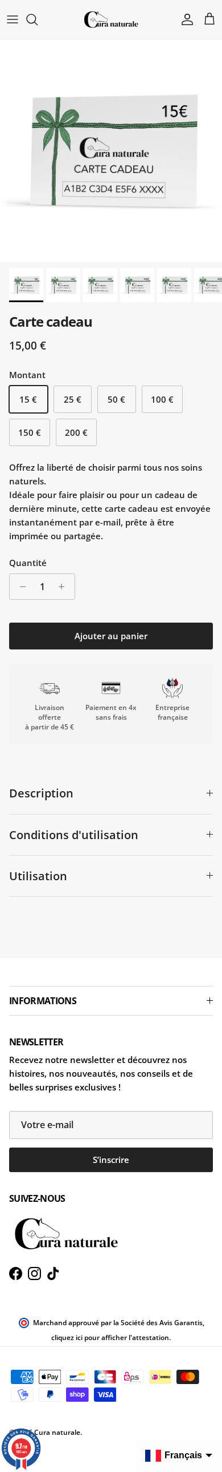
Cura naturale (57, 1432)
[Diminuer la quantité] (20, 586)
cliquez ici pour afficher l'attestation (110, 1337)
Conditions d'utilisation (73, 835)
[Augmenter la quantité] (65, 586)
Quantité (28, 562)
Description (41, 793)
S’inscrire (111, 1159)
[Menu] (12, 19)
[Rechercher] (37, 19)
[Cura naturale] (111, 19)
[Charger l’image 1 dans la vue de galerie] (111, 150)
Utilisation (38, 876)
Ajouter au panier (111, 635)
